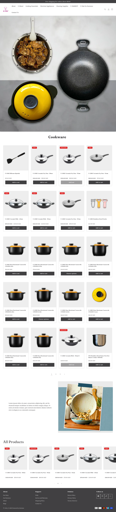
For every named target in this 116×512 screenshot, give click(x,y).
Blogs (4, 503)
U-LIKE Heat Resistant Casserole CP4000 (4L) (15, 265)
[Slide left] (54, 483)
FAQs (36, 495)
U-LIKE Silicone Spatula (12, 173)
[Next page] (64, 374)
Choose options (71, 273)
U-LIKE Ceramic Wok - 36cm (42, 219)
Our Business (7, 498)
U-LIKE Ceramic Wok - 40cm (14, 219)
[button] (13, 6)
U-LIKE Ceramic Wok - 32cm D (70, 356)
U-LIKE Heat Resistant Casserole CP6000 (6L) (15, 356)
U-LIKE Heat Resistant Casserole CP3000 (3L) (98, 265)
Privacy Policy (72, 498)
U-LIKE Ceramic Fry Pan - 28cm (43, 173)
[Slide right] (61, 483)
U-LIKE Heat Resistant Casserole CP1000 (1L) (71, 265)
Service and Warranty (41, 498)
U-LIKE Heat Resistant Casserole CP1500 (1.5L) (43, 311)
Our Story (6, 495)
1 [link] (51, 374)
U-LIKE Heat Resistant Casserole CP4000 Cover (98, 311)
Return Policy (71, 495)
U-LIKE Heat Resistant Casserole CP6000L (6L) (15, 311)
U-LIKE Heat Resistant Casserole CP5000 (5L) (43, 356)
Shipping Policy (39, 501)
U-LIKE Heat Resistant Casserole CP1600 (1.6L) (71, 311)
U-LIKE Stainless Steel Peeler (97, 219)
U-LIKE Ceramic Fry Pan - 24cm (98, 173)
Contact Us (38, 503)
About (5, 501)
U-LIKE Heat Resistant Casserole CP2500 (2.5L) (43, 265)
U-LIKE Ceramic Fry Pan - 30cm (70, 219)
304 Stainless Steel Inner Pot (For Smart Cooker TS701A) (98, 356)
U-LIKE (10, 508)
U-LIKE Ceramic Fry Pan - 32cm (70, 173)
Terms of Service (72, 501)
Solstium (21, 508)
